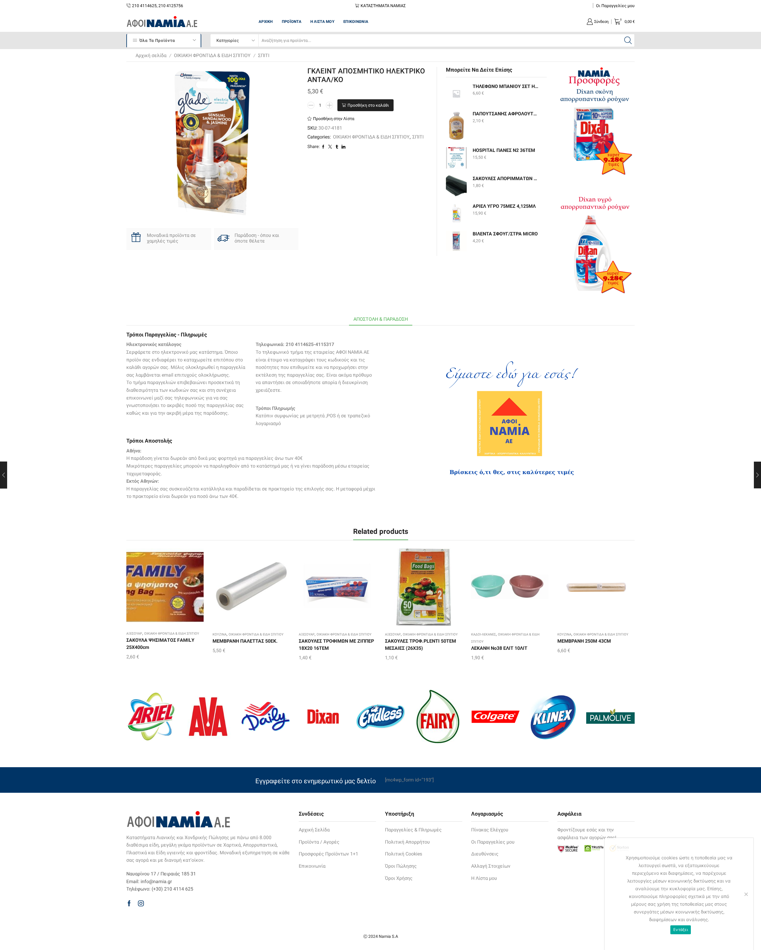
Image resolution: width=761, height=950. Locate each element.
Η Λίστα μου (322, 21)
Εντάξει (680, 929)
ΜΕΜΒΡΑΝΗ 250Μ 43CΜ (584, 641)
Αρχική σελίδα (151, 55)
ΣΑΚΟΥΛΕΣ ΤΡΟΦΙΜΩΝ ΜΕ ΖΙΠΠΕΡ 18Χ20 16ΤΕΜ (336, 644)
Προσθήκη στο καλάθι (368, 105)
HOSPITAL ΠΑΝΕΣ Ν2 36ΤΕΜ (504, 150)
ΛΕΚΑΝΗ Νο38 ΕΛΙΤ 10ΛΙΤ (499, 648)
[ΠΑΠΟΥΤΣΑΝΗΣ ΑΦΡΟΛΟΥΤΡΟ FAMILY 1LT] (456, 125)
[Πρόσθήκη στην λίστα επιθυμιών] (154, 588)
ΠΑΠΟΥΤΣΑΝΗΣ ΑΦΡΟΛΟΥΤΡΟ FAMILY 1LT (506, 114)
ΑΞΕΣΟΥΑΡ (134, 634)
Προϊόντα (291, 21)
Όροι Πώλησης (401, 866)
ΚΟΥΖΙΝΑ (220, 634)
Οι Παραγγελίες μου (615, 5)
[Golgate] (495, 716)
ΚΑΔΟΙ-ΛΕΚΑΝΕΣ (483, 634)
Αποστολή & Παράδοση (380, 319)
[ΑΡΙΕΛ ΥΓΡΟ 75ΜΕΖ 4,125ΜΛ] (456, 213)
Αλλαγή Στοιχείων (490, 866)
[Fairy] (438, 716)
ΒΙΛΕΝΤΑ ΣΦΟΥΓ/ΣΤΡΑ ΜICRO (505, 234)
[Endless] (380, 716)
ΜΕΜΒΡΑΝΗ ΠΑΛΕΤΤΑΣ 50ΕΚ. (245, 641)
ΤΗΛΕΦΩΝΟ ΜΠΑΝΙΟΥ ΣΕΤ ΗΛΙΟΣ (506, 86)
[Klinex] (553, 716)
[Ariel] (150, 716)
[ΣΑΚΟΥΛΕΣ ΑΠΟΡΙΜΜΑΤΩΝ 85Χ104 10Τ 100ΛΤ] (456, 185)
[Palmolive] (610, 716)
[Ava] (208, 716)
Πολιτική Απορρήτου (407, 842)
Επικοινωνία (355, 21)
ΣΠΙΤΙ (263, 55)
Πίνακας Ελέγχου (489, 830)
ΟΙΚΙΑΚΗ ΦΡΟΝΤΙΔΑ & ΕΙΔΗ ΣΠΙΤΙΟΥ (212, 55)
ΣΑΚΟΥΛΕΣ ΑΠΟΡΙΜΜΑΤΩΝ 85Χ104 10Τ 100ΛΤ (506, 178)
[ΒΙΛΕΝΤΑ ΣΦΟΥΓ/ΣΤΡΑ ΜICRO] (456, 241)
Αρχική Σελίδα (314, 830)
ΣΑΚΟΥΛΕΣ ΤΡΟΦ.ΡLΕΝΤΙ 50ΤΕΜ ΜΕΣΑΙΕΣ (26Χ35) (420, 644)
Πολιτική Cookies (403, 854)
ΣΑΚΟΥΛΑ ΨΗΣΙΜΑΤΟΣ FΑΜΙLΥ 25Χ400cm (160, 643)
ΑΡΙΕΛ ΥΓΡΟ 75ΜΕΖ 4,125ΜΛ (504, 206)
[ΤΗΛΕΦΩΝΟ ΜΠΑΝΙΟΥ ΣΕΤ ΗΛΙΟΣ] (456, 93)
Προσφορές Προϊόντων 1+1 (328, 854)
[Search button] (628, 40)
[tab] (380, 319)
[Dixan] (323, 716)
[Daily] (265, 716)
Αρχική (266, 21)
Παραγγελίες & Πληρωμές (413, 830)
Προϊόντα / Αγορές (319, 842)
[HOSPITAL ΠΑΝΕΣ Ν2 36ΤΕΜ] (456, 158)
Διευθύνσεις (485, 854)
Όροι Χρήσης (399, 878)
